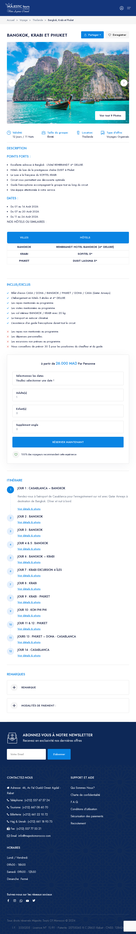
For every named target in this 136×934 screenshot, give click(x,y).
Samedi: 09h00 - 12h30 (21, 872)
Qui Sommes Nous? (83, 788)
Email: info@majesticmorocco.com (30, 836)
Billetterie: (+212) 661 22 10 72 (28, 814)
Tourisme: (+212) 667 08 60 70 (28, 807)
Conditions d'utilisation (84, 809)
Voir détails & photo (29, 509)
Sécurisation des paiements (87, 816)
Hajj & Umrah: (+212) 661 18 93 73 (30, 822)
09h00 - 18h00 (16, 865)
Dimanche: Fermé (17, 879)
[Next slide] (124, 82)
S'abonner (59, 754)
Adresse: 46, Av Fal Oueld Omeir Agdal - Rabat (34, 790)
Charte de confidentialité (85, 795)
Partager (93, 35)
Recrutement (78, 823)
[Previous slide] (12, 82)
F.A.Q (74, 802)
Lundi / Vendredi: (17, 858)
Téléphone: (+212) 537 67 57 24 (29, 800)
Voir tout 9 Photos (110, 116)
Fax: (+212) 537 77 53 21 (25, 829)
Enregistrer (119, 35)
